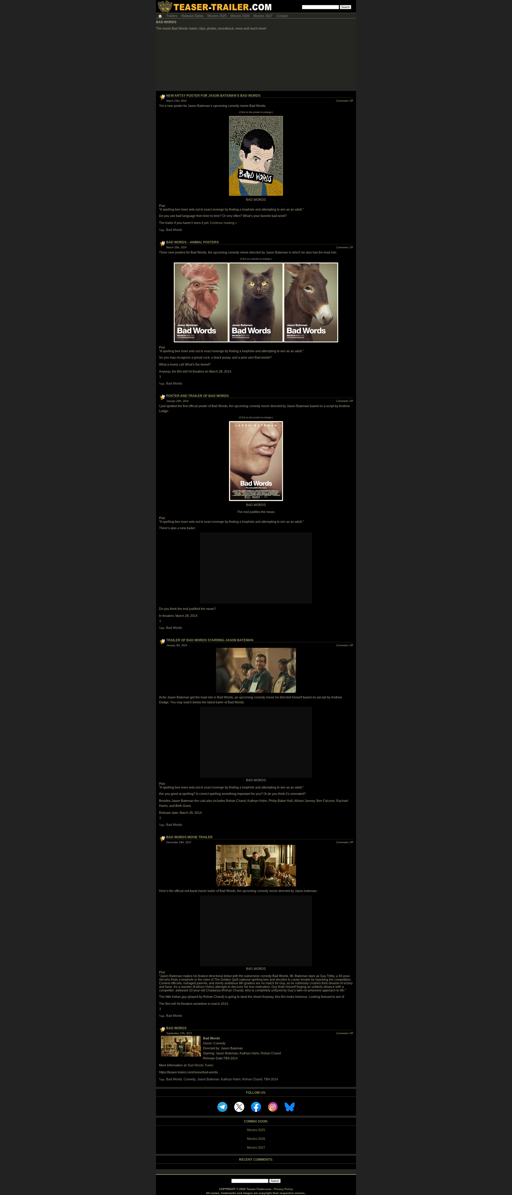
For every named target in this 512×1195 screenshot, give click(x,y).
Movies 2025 (216, 16)
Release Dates (192, 16)
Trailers (171, 16)
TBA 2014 (271, 1079)
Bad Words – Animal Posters (192, 242)
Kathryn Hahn (231, 1079)
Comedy (190, 1079)
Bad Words (174, 230)
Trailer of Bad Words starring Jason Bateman (209, 640)
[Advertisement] (256, 61)
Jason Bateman (208, 1079)
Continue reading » (223, 223)
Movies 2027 (262, 16)
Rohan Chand (252, 1079)
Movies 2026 (239, 16)
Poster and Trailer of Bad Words (197, 396)
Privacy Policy (283, 1189)
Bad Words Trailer (200, 1065)
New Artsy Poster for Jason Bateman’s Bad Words (213, 95)
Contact (282, 16)
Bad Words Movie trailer (189, 837)
